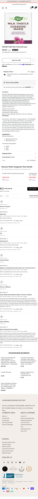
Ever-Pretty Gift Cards (7, 451)
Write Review (33, 188)
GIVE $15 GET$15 (6, 446)
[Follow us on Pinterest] (16, 462)
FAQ (22, 427)
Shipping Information (26, 420)
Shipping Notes (6, 153)
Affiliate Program (6, 453)
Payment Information (26, 424)
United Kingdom (19, 481)
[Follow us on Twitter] (8, 462)
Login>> (7, 180)
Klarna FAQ (24, 431)
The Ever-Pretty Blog (7, 424)
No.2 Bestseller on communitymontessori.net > (14, 52)
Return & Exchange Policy (27, 418)
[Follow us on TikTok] (24, 462)
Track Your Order (25, 422)
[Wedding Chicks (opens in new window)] (5, 469)
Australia (4, 483)
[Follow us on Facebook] (4, 462)
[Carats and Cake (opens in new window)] (13, 469)
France (26, 481)
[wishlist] (31, 8)
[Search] (6, 8)
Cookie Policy (5, 420)
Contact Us (24, 416)
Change (32, 71)
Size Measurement (25, 429)
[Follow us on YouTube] (20, 462)
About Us (4, 416)
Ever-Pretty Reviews (7, 422)
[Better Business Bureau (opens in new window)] (13, 475)
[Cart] (35, 8)
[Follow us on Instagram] (12, 462)
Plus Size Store (11, 483)
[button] (34, 60)
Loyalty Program (6, 444)
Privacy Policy (5, 418)
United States (11, 481)
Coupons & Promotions (8, 448)
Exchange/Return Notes (8, 157)
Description (5, 92)
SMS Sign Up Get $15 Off (8, 442)
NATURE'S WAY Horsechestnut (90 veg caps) (13, 173)
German (31, 481)
